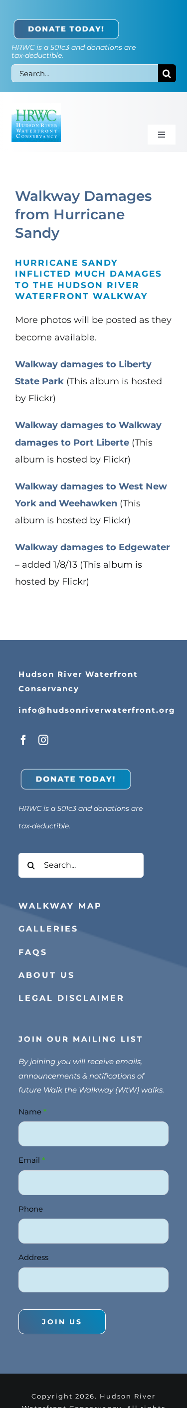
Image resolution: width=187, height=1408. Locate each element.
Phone (30, 1204)
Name (32, 1106)
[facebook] (23, 740)
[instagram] (43, 740)
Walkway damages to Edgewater (92, 547)
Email (31, 1155)
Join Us (62, 1316)
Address (33, 1252)
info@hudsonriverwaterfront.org (97, 710)
